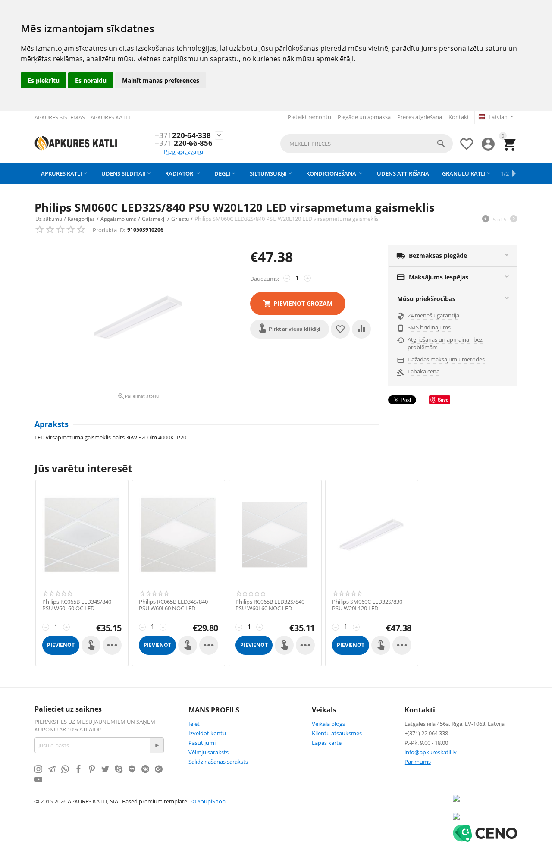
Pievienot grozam (302, 303)
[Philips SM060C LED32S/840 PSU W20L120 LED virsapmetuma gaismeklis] (138, 317)
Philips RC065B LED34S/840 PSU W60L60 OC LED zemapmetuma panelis (76, 609)
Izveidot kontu (207, 733)
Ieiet (194, 724)
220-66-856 (184, 143)
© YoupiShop (208, 801)
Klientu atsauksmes (337, 733)
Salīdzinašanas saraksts (218, 762)
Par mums (418, 762)
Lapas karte (327, 743)
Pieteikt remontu (309, 117)
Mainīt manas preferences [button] (160, 80)
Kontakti (459, 117)
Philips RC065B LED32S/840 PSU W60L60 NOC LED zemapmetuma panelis (269, 609)
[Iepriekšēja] (485, 219)
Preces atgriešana (419, 117)
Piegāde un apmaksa (364, 117)
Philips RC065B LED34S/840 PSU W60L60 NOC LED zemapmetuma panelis (173, 609)
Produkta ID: (109, 230)
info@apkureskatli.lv (431, 752)
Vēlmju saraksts (208, 752)
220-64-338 (183, 135)
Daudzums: (264, 278)
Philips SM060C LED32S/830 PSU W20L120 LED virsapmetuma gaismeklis (367, 609)
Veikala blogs (328, 724)
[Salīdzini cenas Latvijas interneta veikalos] (456, 816)
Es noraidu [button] (91, 80)
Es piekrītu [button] (44, 80)
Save (443, 399)
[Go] (156, 745)
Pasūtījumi (202, 743)
